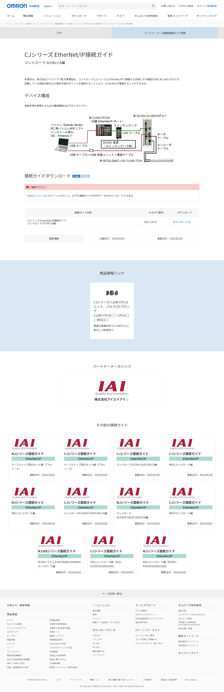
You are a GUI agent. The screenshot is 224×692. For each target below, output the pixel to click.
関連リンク (95, 679)
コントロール (13, 651)
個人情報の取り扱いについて (121, 679)
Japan (47, 6)
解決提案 (97, 610)
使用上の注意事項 (58, 655)
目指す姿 (182, 610)
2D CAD (96, 643)
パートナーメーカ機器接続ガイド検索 (56, 23)
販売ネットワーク (178, 15)
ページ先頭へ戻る (112, 593)
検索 (153, 6)
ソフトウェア (98, 655)
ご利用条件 (148, 679)
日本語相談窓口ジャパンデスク (149, 618)
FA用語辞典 (55, 663)
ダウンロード (79, 15)
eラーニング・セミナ (147, 630)
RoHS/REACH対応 (58, 643)
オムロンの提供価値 (146, 15)
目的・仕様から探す (16, 663)
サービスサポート (145, 605)
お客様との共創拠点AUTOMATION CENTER (189, 623)
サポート (102, 15)
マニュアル (98, 639)
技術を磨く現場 (185, 628)
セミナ (121, 15)
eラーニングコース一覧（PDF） (149, 643)
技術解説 (54, 651)
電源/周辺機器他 (14, 655)
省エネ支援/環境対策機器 (18, 659)
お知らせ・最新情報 (18, 605)
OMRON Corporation (37, 679)
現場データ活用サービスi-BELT (106, 622)
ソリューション (52, 15)
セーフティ (12, 635)
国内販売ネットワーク (188, 641)
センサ (10, 620)
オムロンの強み (185, 618)
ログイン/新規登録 (207, 6)
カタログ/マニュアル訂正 (61, 647)
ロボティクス (13, 631)
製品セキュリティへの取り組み (64, 667)
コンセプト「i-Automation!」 (192, 614)
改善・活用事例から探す (18, 667)
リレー (10, 647)
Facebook (192, 679)
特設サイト (55, 631)
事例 (95, 614)
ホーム (11, 15)
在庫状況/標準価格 (58, 623)
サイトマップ (76, 679)
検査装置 (11, 639)
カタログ (97, 635)
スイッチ (11, 643)
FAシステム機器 (14, 623)
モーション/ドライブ (16, 627)
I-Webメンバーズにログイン (42, 195)
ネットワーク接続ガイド (25, 23)
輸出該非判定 (141, 622)
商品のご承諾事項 (169, 679)
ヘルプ (58, 679)
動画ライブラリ (57, 635)
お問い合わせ (168, 6)
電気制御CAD (99, 651)
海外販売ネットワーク (188, 645)
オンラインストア (207, 15)
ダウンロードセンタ (104, 630)
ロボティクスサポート (145, 614)
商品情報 (28, 15)
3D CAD (96, 647)
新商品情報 (55, 620)
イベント (97, 618)
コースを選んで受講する (146, 639)
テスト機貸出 (141, 610)
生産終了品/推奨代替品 (60, 627)
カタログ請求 (186, 6)
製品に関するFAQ (58, 659)
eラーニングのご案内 (145, 635)
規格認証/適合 (56, 639)
